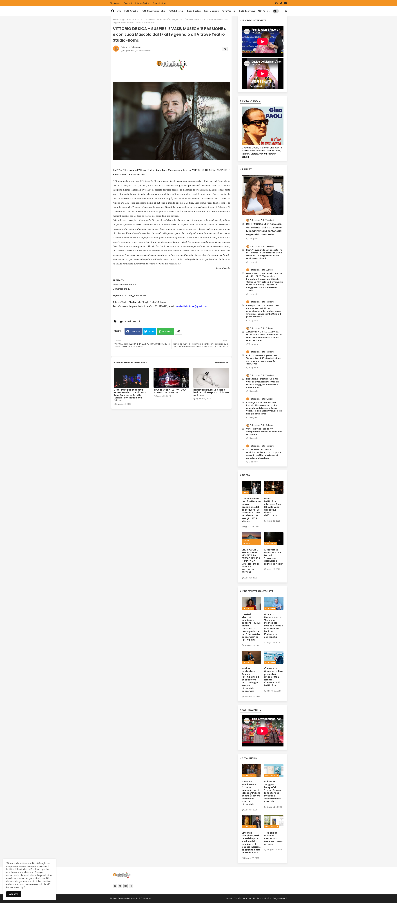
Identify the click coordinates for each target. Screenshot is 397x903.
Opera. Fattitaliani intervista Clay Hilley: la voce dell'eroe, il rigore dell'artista (272, 507)
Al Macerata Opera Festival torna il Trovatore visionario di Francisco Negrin (273, 556)
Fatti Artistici (131, 10)
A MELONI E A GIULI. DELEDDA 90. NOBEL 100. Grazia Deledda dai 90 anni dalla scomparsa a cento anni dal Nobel (264, 336)
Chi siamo (115, 3)
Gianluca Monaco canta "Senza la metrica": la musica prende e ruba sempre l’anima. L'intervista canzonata (273, 625)
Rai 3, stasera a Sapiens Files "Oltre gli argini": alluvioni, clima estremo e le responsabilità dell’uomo (263, 359)
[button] (286, 11)
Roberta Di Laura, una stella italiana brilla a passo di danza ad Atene (211, 392)
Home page (119, 19)
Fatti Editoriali (176, 10)
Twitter (151, 331)
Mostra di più (222, 362)
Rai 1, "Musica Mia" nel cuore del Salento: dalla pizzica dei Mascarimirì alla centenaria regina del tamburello (264, 229)
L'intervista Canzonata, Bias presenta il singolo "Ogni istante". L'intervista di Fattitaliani (273, 677)
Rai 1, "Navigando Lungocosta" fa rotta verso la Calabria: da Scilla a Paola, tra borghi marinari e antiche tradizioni (264, 254)
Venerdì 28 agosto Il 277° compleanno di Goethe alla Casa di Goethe (264, 432)
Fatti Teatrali (229, 10)
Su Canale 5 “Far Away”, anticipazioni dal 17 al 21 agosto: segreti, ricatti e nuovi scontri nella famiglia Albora (263, 453)
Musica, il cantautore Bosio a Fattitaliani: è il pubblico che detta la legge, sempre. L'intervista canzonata (250, 679)
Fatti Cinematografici (153, 10)
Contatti (128, 3)
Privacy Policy (142, 3)
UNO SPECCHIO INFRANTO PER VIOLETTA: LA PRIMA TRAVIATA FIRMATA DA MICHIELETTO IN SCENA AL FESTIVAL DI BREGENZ (251, 561)
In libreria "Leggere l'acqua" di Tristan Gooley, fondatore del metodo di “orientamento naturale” (273, 791)
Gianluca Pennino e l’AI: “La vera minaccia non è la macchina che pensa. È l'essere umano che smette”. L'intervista (251, 793)
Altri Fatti (263, 10)
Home (117, 10)
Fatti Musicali (211, 10)
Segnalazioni (159, 3)
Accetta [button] (13, 894)
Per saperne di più (15, 887)
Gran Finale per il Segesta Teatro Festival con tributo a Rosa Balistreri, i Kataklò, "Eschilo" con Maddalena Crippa (130, 395)
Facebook (135, 331)
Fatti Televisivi (247, 10)
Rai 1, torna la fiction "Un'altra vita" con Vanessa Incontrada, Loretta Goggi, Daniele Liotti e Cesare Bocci (262, 383)
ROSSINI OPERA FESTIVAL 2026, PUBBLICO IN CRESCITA (170, 391)
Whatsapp (167, 331)
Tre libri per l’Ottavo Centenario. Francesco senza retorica (273, 838)
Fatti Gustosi (194, 10)
